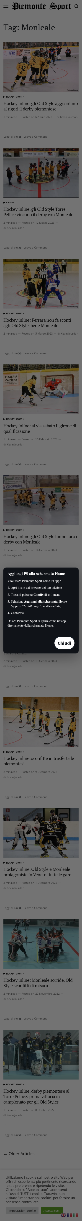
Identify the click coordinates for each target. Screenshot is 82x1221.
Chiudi (64, 643)
